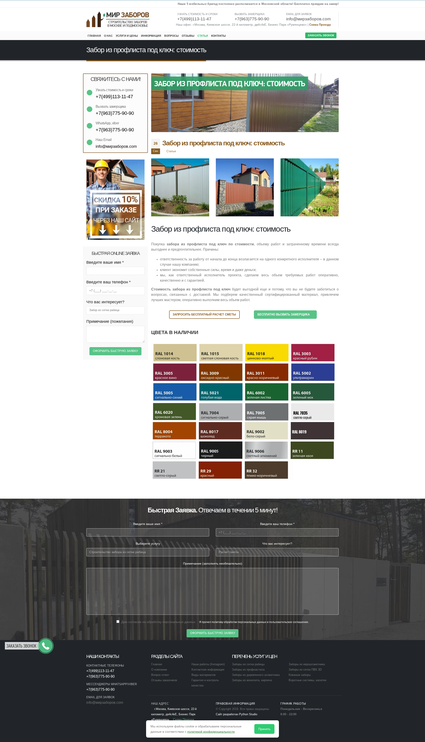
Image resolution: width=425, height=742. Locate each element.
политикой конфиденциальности (211, 731)
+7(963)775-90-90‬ (100, 676)
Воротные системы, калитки (307, 680)
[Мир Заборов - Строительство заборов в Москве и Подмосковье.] (118, 19)
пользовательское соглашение (288, 622)
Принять (264, 729)
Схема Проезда (320, 24)
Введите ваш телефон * (108, 282)
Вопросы (171, 35)
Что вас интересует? (105, 302)
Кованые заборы (300, 675)
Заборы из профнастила (248, 669)
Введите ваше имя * (105, 262)
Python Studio (248, 714)
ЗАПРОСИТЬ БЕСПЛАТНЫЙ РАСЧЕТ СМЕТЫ (204, 314)
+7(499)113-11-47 (100, 671)
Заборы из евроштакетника (307, 664)
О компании (159, 669)
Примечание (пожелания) (109, 321)
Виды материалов (203, 675)
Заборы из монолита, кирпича (252, 680)
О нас (108, 35)
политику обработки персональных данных (239, 622)
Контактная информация (207, 669)
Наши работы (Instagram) (208, 664)
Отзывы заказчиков (164, 680)
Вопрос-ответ (160, 675)
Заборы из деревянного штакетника (256, 675)
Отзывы (188, 35)
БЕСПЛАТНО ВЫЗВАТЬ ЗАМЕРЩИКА (284, 314)
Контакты (218, 35)
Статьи (202, 35)
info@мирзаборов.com (104, 702)
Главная (94, 35)
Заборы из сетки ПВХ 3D (305, 669)
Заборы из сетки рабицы (248, 664)
